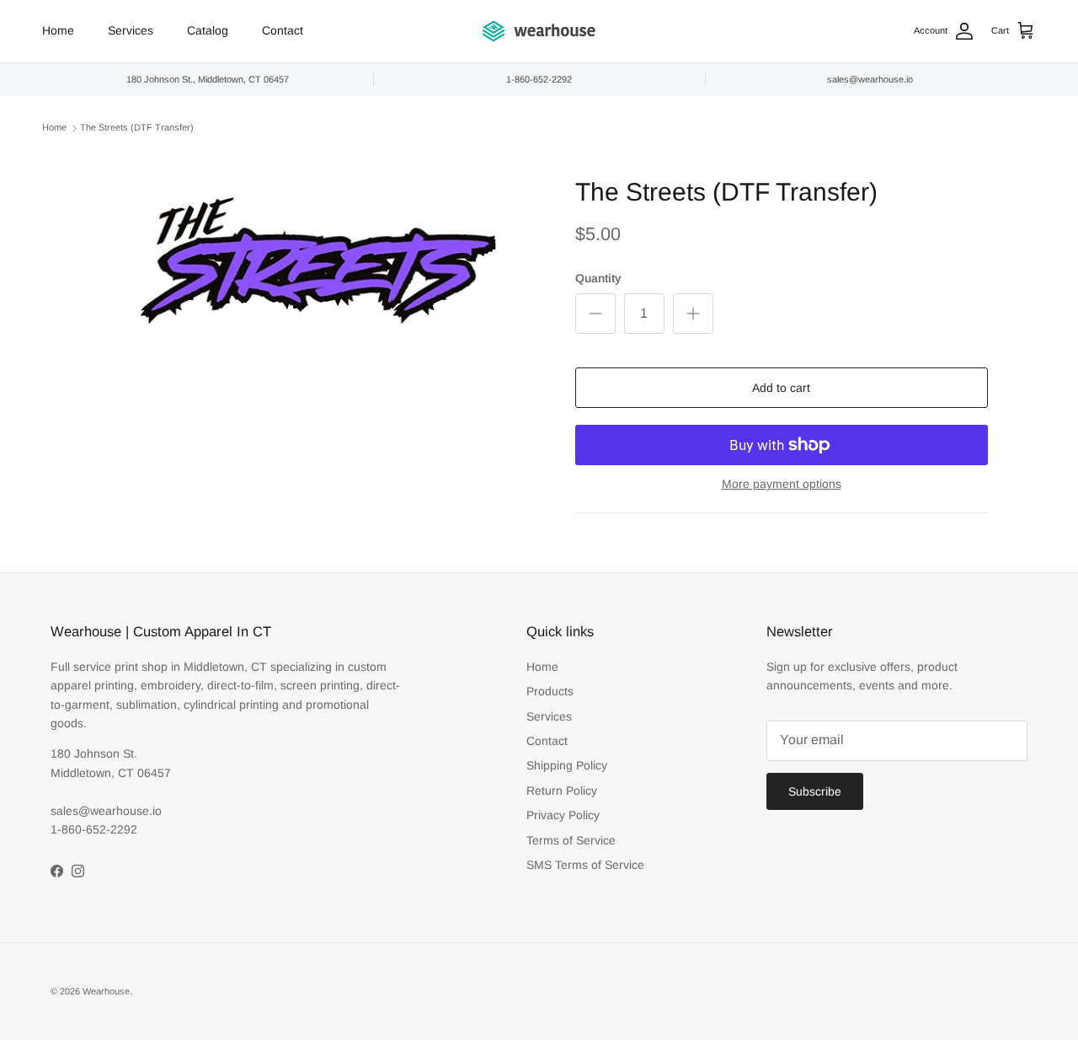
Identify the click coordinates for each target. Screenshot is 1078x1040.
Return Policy (561, 790)
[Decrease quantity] (595, 313)
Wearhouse (106, 991)
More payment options (781, 484)
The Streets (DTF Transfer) (137, 128)
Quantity (598, 278)
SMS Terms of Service (585, 864)
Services (130, 30)
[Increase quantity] (693, 313)
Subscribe (814, 791)
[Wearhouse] (539, 31)
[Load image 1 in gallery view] (314, 276)
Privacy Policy (563, 815)
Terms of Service (571, 840)
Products (550, 691)
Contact (282, 30)
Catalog (207, 30)
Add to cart (781, 387)
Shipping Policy (566, 765)
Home (58, 30)
